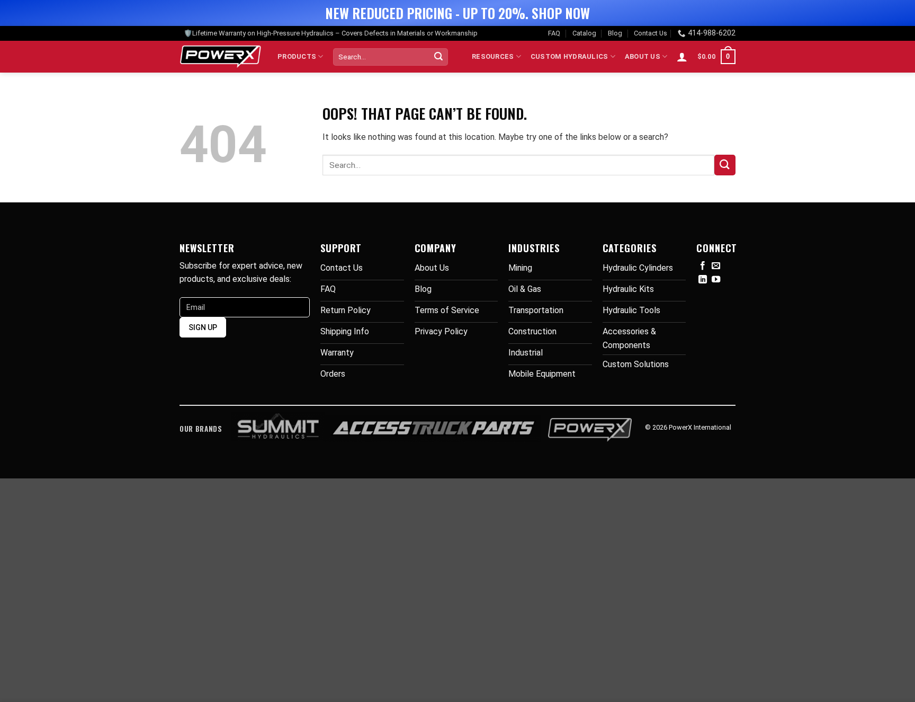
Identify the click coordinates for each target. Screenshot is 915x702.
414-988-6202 (711, 33)
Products (296, 56)
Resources (493, 56)
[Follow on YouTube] (716, 280)
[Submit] (438, 57)
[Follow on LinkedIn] (702, 280)
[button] (682, 56)
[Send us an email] (716, 266)
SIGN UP (203, 327)
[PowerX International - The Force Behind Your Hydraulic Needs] (221, 56)
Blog (615, 33)
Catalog (584, 33)
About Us (642, 56)
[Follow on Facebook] (702, 266)
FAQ (554, 33)
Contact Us (650, 33)
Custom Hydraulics (569, 56)
